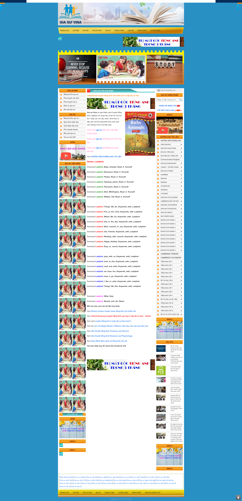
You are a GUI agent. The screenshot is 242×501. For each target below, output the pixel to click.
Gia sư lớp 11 (65, 486)
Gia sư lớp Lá (65, 483)
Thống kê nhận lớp (167, 106)
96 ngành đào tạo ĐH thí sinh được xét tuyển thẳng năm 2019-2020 (177, 427)
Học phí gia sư (69, 109)
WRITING (164, 178)
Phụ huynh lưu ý (70, 102)
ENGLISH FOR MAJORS (168, 208)
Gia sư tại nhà (92, 477)
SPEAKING (164, 190)
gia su (99, 130)
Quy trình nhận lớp (71, 122)
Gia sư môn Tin (79, 480)
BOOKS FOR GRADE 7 (168, 242)
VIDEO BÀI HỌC (166, 144)
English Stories (167, 171)
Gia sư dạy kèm (113, 477)
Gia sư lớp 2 (86, 483)
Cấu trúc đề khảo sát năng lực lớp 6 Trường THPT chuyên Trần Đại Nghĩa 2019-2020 (177, 437)
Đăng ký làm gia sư (71, 118)
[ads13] (169, 330)
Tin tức (86, 30)
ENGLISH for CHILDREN (169, 197)
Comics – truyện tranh (170, 167)
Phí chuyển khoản (71, 130)
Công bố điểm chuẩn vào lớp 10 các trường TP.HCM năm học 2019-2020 (177, 359)
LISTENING (164, 193)
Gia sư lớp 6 (128, 483)
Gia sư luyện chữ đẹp (147, 480)
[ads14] (169, 456)
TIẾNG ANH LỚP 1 (166, 261)
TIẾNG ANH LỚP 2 (166, 265)
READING (164, 182)
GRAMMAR (164, 174)
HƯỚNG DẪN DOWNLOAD (171, 141)
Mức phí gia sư (69, 133)
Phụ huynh (97, 30)
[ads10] (61, 445)
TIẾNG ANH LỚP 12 (167, 310)
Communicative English (170, 159)
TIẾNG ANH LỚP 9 (166, 295)
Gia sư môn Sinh (66, 480)
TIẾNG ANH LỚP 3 (166, 269)
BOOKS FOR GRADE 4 (168, 231)
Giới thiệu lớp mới (71, 126)
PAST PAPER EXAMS (167, 216)
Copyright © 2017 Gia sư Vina (121, 499)
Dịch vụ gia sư (69, 106)
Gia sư (107, 30)
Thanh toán (119, 30)
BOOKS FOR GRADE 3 (168, 227)
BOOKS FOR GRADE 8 (168, 246)
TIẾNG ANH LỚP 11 (167, 307)
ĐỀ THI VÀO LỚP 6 (167, 280)
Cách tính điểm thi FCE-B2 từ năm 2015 (176, 369)
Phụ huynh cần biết (71, 98)
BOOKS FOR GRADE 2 (168, 224)
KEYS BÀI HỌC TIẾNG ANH (169, 156)
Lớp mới (76, 30)
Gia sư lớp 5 (118, 483)
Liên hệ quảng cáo (167, 90)
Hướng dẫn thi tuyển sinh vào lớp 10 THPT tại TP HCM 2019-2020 (176, 399)
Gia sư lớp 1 (76, 483)
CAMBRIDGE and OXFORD (170, 201)
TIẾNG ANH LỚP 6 (166, 284)
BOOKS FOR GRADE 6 (168, 239)
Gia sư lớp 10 (171, 483)
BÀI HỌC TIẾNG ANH (167, 152)
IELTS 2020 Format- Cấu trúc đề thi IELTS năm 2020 (176, 349)
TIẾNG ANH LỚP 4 (166, 273)
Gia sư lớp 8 (149, 483)
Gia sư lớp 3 (97, 483)
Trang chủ (64, 30)
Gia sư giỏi (102, 477)
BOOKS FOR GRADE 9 (168, 250)
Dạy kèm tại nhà (66, 477)
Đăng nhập (142, 30)
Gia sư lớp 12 (76, 486)
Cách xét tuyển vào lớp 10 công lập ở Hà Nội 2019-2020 (176, 417)
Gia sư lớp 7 (139, 483)
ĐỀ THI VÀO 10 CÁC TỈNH (169, 299)
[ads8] (72, 152)
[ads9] (72, 429)
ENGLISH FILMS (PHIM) (168, 148)
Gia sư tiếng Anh (106, 480)
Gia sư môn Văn (92, 480)
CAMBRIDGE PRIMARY (170, 254)
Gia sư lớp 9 (160, 483)
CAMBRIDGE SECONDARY (171, 258)
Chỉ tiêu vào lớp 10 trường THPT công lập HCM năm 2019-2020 (176, 381)
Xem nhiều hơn (72, 414)
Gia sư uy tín (125, 477)
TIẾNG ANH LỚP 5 (166, 276)
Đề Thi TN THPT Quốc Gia (170, 314)
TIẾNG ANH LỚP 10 (167, 303)
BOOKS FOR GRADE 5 (168, 235)
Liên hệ (131, 30)
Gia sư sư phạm (79, 477)
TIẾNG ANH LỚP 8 (166, 291)
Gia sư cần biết (69, 137)
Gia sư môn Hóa (163, 477)
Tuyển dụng (155, 30)
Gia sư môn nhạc (119, 480)
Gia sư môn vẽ (132, 480)
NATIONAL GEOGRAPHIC (169, 205)
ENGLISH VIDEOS (166, 212)
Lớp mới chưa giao (165, 110)
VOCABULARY (165, 186)
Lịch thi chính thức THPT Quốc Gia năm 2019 (176, 389)
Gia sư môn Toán (137, 477)
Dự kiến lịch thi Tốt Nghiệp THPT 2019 (176, 408)
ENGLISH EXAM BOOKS (168, 163)
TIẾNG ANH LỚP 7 (166, 288)
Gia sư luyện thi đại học (165, 480)
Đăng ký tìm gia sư (71, 94)
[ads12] (169, 125)
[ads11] (61, 454)
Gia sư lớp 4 (107, 483)
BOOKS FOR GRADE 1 (168, 220)
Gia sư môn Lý (150, 477)
